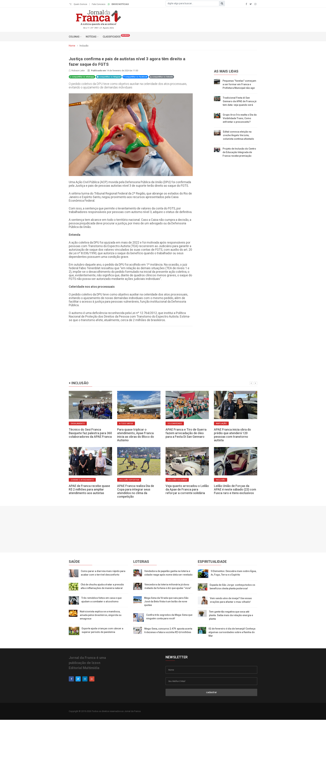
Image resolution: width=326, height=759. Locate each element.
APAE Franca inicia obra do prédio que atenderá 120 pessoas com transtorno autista (232, 435)
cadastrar (211, 692)
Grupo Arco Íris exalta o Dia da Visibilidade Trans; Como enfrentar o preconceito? (240, 118)
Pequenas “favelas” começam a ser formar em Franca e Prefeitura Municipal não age (239, 84)
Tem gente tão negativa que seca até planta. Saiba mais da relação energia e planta (231, 615)
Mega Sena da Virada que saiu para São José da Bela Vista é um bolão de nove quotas (166, 601)
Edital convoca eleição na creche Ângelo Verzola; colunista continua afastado (238, 135)
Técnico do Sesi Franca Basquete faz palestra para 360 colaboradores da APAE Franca (90, 433)
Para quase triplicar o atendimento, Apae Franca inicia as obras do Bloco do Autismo (135, 435)
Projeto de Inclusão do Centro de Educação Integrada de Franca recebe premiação (239, 152)
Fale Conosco (98, 4)
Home (72, 45)
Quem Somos (80, 4)
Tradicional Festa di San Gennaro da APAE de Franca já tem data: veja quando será (239, 101)
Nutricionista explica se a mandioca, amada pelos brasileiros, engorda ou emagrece (100, 615)
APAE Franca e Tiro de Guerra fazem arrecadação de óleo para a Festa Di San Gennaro (186, 433)
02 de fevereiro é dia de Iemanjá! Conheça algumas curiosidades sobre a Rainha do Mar (232, 632)
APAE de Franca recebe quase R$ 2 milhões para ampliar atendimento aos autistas (89, 489)
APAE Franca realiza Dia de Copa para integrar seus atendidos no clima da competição (135, 491)
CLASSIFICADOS (112, 36)
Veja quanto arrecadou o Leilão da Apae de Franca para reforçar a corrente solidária (187, 489)
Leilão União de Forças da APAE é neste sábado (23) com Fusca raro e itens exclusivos (235, 489)
